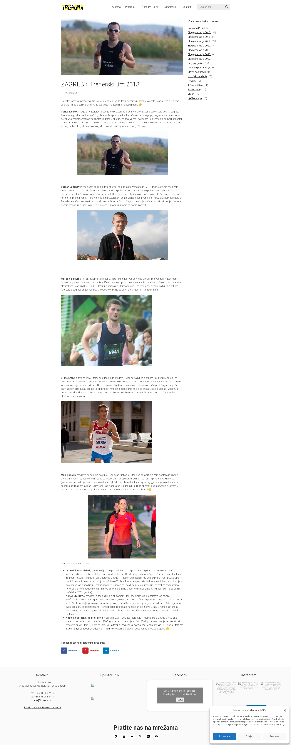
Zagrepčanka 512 (156, 625)
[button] (284, 710)
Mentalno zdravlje (197, 72)
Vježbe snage (195, 98)
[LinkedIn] (148, 736)
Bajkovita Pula (195, 28)
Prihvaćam (224, 736)
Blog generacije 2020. (199, 45)
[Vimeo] (140, 736)
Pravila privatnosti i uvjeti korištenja (42, 707)
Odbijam (250, 736)
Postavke (274, 736)
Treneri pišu (194, 89)
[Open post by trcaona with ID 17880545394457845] (271, 692)
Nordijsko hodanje (197, 76)
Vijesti (191, 94)
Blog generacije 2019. (199, 41)
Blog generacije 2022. (199, 54)
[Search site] (227, 7)
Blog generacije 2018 (199, 36)
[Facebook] (116, 736)
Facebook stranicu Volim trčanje (95, 628)
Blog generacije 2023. (199, 58)
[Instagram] (124, 736)
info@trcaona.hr (42, 700)
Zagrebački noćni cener (133, 625)
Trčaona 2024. (195, 85)
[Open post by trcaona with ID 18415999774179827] (248, 692)
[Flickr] (132, 736)
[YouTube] (156, 736)
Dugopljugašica (196, 63)
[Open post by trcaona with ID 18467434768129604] (226, 692)
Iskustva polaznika (197, 67)
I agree (180, 699)
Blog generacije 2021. (199, 50)
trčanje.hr (72, 628)
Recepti (192, 80)
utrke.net (178, 625)
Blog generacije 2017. (199, 32)
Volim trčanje (113, 625)
